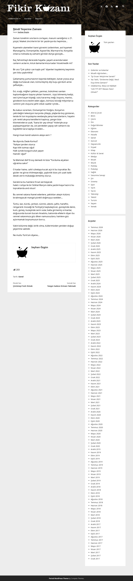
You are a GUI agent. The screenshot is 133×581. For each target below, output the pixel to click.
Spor (93, 184)
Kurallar (27, 18)
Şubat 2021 (96, 405)
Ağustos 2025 (96, 261)
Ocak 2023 (95, 340)
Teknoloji (94, 194)
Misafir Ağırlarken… (99, 73)
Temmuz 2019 (97, 465)
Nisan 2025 (96, 271)
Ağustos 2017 (96, 537)
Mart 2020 (95, 440)
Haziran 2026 (96, 230)
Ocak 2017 (95, 558)
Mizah (93, 159)
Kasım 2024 (96, 286)
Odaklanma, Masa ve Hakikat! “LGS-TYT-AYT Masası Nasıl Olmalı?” (103, 89)
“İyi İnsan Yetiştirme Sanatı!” (103, 76)
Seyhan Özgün (23, 32)
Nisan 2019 (96, 474)
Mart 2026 (95, 240)
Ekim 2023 (95, 327)
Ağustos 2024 (96, 296)
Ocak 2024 (95, 318)
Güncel (94, 141)
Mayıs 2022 (96, 365)
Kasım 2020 (96, 415)
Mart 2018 (95, 515)
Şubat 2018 (96, 518)
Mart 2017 (95, 552)
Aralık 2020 (95, 411)
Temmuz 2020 (97, 427)
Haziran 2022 (96, 361)
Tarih (93, 188)
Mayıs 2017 (96, 546)
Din (92, 122)
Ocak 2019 (95, 483)
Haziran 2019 (96, 468)
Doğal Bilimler (97, 125)
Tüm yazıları (109, 42)
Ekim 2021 (95, 386)
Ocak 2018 (95, 521)
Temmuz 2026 (97, 227)
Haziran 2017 (96, 543)
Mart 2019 (95, 477)
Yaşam (93, 203)
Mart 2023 (95, 333)
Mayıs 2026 (96, 233)
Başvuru (38, 18)
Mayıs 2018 (96, 508)
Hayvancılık (96, 144)
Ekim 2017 (95, 530)
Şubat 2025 (96, 277)
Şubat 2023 (96, 336)
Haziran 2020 (96, 430)
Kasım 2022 (96, 346)
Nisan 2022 (96, 368)
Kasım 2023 (96, 324)
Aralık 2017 (95, 524)
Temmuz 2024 (97, 299)
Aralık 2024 (95, 283)
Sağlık (93, 172)
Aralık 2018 (95, 487)
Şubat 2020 (96, 443)
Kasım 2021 (96, 383)
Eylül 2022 (95, 352)
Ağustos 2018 (96, 499)
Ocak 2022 (95, 377)
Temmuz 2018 (97, 502)
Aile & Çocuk (96, 113)
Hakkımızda (13, 18)
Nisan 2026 (96, 236)
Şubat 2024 (96, 315)
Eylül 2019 (95, 458)
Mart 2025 (95, 274)
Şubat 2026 (96, 243)
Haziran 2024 (96, 302)
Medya (94, 156)
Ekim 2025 (95, 255)
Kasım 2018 (96, 490)
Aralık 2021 (95, 380)
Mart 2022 (95, 371)
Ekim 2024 (95, 290)
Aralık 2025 (95, 249)
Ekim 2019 (95, 455)
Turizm (94, 200)
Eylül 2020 (95, 421)
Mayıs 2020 (96, 433)
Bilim (93, 116)
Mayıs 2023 (96, 330)
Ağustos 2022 (96, 355)
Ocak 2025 (95, 280)
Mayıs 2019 (96, 471)
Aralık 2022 (95, 343)
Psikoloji (94, 169)
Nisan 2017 (96, 549)
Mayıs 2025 (96, 268)
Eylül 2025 (95, 258)
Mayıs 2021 (96, 396)
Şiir (92, 178)
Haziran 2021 (96, 393)
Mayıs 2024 (96, 305)
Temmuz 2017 (97, 540)
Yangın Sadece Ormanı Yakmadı (61, 286)
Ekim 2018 (95, 493)
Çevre (93, 119)
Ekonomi (94, 131)
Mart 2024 (95, 311)
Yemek (93, 206)
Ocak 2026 (95, 246)
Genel (21, 276)
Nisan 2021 (96, 399)
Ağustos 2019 (96, 462)
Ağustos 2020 (96, 424)
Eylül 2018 (95, 496)
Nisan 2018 (96, 512)
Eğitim (93, 128)
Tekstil (93, 197)
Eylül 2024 (95, 293)
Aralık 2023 (95, 321)
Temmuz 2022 (97, 358)
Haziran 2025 (96, 265)
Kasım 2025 (96, 252)
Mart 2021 (95, 402)
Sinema (94, 181)
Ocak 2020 (95, 446)
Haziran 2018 (96, 505)
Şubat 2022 (96, 374)
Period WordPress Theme (58, 578)
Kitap (93, 150)
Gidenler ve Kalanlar (100, 70)
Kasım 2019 (96, 452)
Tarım (93, 191)
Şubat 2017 (96, 555)
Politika (94, 166)
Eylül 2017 (95, 533)
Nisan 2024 (96, 308)
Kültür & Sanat (97, 153)
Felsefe (94, 134)
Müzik (93, 163)
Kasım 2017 (96, 527)
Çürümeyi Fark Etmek (23, 286)
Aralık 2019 (95, 449)
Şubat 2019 (96, 480)
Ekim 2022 (95, 349)
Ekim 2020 (95, 418)
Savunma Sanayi (98, 175)
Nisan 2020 (96, 436)
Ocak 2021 (95, 408)
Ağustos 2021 (96, 390)
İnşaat (93, 147)
